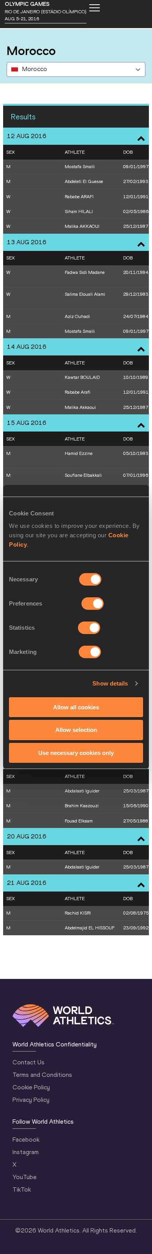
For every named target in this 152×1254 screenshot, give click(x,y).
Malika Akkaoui (80, 407)
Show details (110, 683)
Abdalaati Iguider (82, 791)
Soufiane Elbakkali (83, 475)
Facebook (25, 1139)
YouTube (24, 1177)
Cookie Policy (31, 1087)
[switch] (92, 603)
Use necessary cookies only (76, 753)
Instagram (25, 1152)
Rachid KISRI (78, 913)
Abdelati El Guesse (84, 181)
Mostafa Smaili (80, 166)
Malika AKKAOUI (82, 226)
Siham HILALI (79, 211)
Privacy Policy (30, 1099)
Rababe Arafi (77, 392)
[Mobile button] (94, 8)
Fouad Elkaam (79, 821)
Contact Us (28, 1062)
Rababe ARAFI (79, 196)
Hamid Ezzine (78, 453)
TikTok (21, 1189)
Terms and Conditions (42, 1074)
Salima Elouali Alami (85, 294)
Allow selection (76, 729)
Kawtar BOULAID (82, 377)
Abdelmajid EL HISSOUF (90, 928)
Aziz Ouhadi (77, 316)
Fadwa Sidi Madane (84, 272)
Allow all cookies (76, 706)
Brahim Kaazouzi (82, 805)
